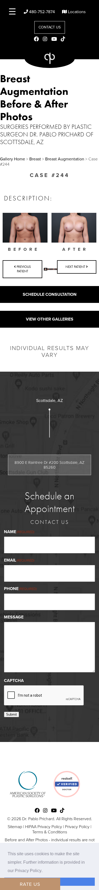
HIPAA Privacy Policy (43, 826)
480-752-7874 (41, 11)
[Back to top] (89, 880)
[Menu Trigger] (12, 11)
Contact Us (50, 27)
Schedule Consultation (50, 294)
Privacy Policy (77, 826)
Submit (11, 714)
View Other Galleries (49, 319)
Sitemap (15, 826)
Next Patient (75, 266)
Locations (76, 11)
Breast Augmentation (64, 159)
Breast (35, 159)
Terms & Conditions (49, 832)
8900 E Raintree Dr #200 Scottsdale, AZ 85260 (49, 465)
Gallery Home (12, 159)
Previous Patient (23, 268)
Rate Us (30, 884)
